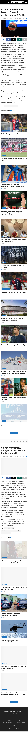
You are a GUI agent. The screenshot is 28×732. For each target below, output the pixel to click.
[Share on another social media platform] (24, 39)
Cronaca (4, 236)
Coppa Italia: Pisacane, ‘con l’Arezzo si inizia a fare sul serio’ (13, 532)
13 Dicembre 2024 (5, 18)
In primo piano (6, 130)
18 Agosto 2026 (5, 348)
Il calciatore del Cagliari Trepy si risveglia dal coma (13, 293)
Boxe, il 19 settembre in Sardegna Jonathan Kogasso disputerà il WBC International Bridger (12, 213)
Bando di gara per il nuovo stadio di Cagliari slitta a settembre (12, 319)
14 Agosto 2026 (5, 509)
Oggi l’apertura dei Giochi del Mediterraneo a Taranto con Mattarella (12, 185)
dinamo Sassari (13, 105)
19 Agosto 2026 (5, 269)
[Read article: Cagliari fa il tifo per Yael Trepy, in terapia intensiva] (14, 387)
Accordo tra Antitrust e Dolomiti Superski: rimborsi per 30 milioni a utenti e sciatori (14, 372)
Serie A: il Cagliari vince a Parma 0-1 (12, 134)
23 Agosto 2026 (5, 135)
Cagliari (4, 315)
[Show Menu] (2, 2)
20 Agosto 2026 (5, 217)
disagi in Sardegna (9, 690)
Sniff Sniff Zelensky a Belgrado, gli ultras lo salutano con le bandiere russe (13, 587)
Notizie (6, 606)
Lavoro (10, 606)
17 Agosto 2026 (5, 428)
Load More (14, 595)
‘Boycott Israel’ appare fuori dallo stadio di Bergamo (13, 267)
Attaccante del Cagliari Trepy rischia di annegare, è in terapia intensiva (13, 479)
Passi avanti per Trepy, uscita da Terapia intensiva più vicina (13, 240)
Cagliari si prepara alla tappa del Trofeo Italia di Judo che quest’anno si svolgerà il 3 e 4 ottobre (13, 452)
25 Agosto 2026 (5, 726)
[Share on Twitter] (13, 39)
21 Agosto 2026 (5, 162)
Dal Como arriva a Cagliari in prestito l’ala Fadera (14, 159)
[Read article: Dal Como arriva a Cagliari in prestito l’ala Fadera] (14, 147)
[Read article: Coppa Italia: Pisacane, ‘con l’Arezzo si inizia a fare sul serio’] (14, 520)
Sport (6, 6)
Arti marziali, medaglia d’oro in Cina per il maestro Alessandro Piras (13, 506)
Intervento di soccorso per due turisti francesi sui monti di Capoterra (12, 724)
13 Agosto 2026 (5, 563)
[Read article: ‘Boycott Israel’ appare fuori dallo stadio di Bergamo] (14, 255)
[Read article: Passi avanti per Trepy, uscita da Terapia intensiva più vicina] (14, 228)
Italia (3, 262)
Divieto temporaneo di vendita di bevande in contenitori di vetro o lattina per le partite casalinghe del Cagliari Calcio (14, 559)
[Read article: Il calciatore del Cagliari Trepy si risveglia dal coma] (14, 281)
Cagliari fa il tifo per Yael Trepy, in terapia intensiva (13, 398)
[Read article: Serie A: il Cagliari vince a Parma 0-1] (14, 123)
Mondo (4, 583)
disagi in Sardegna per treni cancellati (11, 692)
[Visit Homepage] (14, 2)
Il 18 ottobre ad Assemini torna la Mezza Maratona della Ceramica (13, 425)
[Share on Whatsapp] (19, 39)
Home (2, 6)
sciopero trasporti (6, 695)
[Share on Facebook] (8, 39)
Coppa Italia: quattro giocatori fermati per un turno (13, 346)
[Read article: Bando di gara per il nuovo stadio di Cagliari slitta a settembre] (14, 307)
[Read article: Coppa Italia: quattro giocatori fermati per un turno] (14, 334)
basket (6, 105)
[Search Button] (26, 2)
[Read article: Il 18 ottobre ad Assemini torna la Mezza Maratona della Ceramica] (14, 413)
